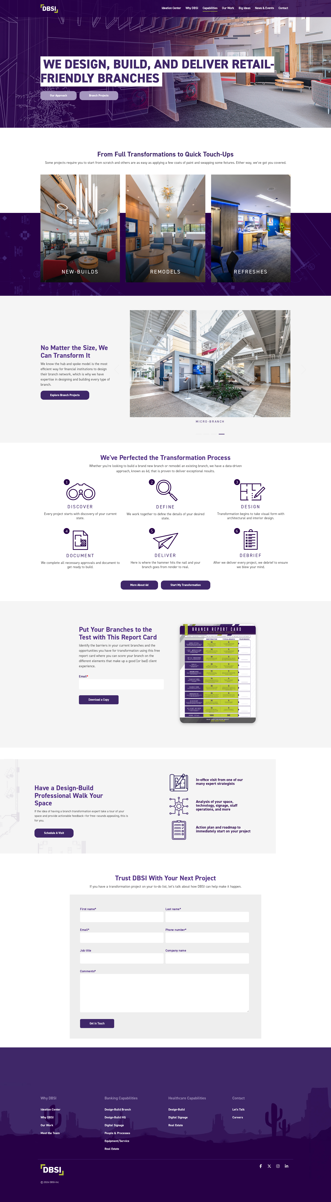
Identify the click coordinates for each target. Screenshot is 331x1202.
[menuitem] (49, 1098)
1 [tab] (198, 436)
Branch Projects (99, 95)
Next (301, 369)
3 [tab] (213, 436)
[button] (261, 1166)
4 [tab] (221, 436)
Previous (119, 369)
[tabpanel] (210, 367)
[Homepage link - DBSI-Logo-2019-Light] (52, 1173)
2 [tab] (205, 436)
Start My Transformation (185, 585)
